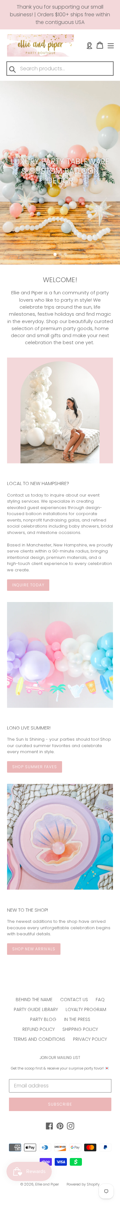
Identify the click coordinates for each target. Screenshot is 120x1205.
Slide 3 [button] (65, 254)
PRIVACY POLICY (90, 1039)
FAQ (100, 999)
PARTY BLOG (43, 1019)
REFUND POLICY (38, 1029)
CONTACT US (74, 999)
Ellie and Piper (47, 1184)
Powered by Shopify (83, 1184)
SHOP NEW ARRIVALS (33, 949)
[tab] (55, 254)
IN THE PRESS (77, 1019)
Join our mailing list (60, 1057)
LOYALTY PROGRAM (86, 1009)
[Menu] (110, 45)
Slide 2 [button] (60, 254)
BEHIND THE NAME (34, 999)
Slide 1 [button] (55, 254)
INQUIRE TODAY (28, 585)
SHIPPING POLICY (80, 1029)
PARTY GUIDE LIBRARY (36, 1009)
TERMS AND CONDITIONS (39, 1039)
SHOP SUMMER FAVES (34, 766)
